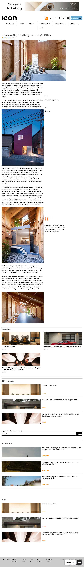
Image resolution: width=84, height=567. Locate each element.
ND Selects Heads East (9, 347)
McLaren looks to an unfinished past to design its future (62, 347)
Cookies (8, 559)
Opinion (31, 24)
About (42, 28)
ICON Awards (44, 24)
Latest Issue (59, 24)
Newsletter (75, 24)
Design (22, 24)
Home (3, 559)
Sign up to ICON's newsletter (12, 431)
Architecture (10, 24)
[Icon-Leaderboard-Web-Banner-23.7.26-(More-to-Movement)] (42, 6)
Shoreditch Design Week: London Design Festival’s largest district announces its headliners (21, 368)
